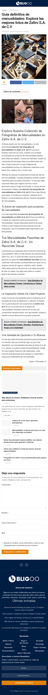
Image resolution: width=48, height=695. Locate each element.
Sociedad (39, 641)
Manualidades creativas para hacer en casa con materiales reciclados (28, 431)
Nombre (5, 513)
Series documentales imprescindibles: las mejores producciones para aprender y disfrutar (23, 441)
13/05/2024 (5, 31)
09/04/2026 (8, 463)
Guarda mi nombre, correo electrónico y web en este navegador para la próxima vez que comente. (24, 544)
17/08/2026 (6, 403)
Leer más (7, 415)
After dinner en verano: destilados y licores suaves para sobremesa (22, 398)
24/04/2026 (16, 435)
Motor (24, 646)
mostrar (24, 92)
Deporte (8, 644)
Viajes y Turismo (39, 647)
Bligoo (17, 691)
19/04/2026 (8, 445)
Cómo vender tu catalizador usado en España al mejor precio (24, 614)
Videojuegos (39, 651)
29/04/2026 (16, 425)
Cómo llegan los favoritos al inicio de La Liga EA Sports (24, 617)
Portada (4, 10)
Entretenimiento (13, 10)
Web (3, 533)
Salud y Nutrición (24, 653)
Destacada (8, 647)
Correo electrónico (9, 523)
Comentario (7, 485)
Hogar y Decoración (24, 642)
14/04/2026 (8, 454)
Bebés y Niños (8, 641)
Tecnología (39, 644)
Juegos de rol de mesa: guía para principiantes (25, 421)
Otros (24, 649)
